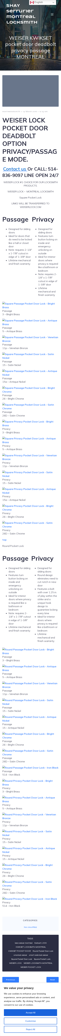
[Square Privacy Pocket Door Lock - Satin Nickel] (30, 476)
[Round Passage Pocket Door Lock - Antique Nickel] (30, 720)
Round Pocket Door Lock (43, 951)
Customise (30, 1021)
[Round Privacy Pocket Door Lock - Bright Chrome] (30, 868)
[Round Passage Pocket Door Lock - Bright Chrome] (30, 737)
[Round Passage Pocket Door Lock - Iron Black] (30, 767)
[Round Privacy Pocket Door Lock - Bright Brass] (30, 784)
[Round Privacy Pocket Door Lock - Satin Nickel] (30, 835)
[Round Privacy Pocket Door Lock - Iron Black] (29, 898)
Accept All (30, 1012)
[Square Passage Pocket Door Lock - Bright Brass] (30, 307)
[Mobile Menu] (52, 14)
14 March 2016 (30, 111)
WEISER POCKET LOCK (30, 967)
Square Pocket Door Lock (21, 959)
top (4, 539)
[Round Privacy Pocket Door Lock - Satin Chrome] (30, 885)
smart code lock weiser (38, 955)
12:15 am (43, 111)
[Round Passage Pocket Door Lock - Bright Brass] (30, 653)
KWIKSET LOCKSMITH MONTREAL (31, 947)
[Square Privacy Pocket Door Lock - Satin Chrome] (30, 526)
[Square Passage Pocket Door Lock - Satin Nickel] (30, 357)
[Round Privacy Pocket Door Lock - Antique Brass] (30, 801)
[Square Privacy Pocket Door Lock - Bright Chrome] (30, 509)
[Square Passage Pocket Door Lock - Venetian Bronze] (30, 340)
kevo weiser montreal (24, 943)
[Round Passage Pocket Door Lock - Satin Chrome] (30, 754)
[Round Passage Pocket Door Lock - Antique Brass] (30, 670)
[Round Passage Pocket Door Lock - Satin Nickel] (30, 703)
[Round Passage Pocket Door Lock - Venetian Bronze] (30, 687)
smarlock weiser (20, 955)
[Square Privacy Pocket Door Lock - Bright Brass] (30, 425)
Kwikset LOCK (40, 943)
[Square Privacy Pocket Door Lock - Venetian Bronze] (30, 459)
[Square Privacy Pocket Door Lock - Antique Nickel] (30, 492)
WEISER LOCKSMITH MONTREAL (38, 963)
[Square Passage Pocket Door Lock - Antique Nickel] (30, 374)
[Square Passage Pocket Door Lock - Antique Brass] (30, 324)
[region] (30, 1009)
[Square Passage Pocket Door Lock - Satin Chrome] (30, 408)
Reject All (30, 1029)
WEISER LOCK (15, 963)
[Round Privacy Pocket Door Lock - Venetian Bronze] (30, 818)
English (38, 2)
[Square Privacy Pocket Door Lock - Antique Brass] (30, 442)
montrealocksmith (11, 111)
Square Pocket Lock (42, 959)
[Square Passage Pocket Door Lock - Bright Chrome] (30, 391)
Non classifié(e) (30, 927)
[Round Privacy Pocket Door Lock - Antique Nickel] (30, 852)
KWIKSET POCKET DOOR (19, 951)
